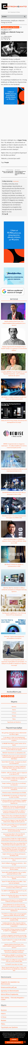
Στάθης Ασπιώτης (8, 36)
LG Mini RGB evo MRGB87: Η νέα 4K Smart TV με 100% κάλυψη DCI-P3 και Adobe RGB (14, 955)
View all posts (16, 181)
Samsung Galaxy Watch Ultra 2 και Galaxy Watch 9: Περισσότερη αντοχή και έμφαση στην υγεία (14, 843)
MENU (5, 16)
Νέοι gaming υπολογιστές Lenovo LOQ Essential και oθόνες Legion (14, 733)
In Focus (14, 713)
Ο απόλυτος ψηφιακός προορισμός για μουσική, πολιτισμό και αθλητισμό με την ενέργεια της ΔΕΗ (14, 936)
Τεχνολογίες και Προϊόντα (10, 27)
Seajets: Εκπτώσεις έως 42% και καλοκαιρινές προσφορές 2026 (14, 854)
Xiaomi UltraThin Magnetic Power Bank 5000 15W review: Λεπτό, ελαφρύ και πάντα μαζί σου (14, 820)
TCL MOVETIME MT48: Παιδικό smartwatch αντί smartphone (14, 788)
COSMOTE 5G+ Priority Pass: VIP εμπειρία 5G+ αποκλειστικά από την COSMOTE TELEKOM (14, 807)
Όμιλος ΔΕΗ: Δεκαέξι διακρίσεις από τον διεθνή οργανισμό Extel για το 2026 (14, 873)
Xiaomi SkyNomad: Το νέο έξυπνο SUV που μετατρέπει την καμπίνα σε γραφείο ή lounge (14, 905)
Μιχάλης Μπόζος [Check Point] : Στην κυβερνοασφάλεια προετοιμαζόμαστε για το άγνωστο (14, 946)
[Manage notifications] (25, 1042)
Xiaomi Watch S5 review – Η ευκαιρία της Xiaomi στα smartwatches (14, 762)
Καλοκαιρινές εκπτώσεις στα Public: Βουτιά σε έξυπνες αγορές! (14, 868)
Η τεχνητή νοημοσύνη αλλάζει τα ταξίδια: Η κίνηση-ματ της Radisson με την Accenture (14, 811)
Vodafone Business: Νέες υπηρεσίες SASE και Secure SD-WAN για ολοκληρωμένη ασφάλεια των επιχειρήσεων (14, 924)
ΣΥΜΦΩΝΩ (14, 1039)
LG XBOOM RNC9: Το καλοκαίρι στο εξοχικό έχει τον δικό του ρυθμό (14, 796)
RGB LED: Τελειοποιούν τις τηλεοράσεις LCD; (14, 752)
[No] (26, 1038)
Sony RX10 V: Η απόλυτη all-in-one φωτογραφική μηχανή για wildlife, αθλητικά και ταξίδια (14, 914)
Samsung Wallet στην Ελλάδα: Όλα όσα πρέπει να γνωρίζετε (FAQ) (14, 919)
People (6, 162)
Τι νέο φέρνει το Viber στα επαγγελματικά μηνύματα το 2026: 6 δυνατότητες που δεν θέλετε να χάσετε (14, 739)
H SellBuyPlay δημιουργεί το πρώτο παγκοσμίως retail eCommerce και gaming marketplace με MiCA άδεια (14, 757)
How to (14, 709)
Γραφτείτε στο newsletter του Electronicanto (10, 983)
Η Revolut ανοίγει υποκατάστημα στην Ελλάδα (14, 792)
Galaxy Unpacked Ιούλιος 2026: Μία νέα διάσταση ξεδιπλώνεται (14, 909)
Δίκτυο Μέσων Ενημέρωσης (9, 994)
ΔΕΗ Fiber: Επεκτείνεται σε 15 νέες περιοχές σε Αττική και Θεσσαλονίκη (14, 830)
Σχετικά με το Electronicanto (10, 991)
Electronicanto (5, 21)
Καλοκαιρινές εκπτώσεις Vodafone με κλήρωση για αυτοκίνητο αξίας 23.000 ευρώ (14, 886)
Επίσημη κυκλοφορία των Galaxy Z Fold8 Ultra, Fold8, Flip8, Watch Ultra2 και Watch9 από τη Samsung (14, 768)
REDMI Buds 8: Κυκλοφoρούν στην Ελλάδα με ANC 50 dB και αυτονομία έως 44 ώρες (14, 900)
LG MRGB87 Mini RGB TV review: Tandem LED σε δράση (14, 744)
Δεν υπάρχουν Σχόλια (5, 37)
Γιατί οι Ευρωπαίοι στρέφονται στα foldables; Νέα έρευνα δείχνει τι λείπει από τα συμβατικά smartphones (14, 778)
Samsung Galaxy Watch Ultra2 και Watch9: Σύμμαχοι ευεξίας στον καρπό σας (14, 834)
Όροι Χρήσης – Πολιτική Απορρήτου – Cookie (13, 998)
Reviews (14, 716)
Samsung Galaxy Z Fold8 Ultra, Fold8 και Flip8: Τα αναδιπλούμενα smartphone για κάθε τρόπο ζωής (14, 839)
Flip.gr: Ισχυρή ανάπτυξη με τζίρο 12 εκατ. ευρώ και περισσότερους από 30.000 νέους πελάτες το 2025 (14, 969)
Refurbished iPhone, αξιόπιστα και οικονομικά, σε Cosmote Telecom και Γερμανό (14, 748)
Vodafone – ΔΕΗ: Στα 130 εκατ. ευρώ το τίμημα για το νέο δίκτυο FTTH (14, 773)
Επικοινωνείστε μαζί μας (9, 987)
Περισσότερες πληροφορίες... (14, 1042)
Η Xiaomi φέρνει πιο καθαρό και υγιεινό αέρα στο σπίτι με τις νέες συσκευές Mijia (14, 960)
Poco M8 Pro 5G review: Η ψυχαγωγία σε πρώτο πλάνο (14, 859)
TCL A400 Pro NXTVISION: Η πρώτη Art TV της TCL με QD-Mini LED (14, 891)
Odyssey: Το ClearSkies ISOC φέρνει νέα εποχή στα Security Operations (14, 896)
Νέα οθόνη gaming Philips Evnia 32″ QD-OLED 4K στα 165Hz (14, 825)
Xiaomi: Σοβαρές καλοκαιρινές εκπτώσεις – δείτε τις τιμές (14, 863)
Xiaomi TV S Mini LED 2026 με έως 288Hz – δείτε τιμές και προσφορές (14, 882)
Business (14, 706)
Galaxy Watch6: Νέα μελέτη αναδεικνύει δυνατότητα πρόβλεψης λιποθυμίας (14, 951)
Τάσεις (14, 719)
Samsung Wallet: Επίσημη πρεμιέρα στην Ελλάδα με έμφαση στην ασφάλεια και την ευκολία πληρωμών (14, 930)
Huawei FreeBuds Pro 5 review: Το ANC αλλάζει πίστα (14, 940)
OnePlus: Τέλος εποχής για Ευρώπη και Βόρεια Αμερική (14, 877)
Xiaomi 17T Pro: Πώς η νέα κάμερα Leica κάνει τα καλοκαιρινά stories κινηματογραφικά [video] (14, 816)
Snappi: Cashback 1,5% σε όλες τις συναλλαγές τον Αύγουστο (14, 784)
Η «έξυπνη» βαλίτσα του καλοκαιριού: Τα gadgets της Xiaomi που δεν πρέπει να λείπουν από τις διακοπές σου (14, 801)
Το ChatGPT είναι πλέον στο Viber (14, 964)
